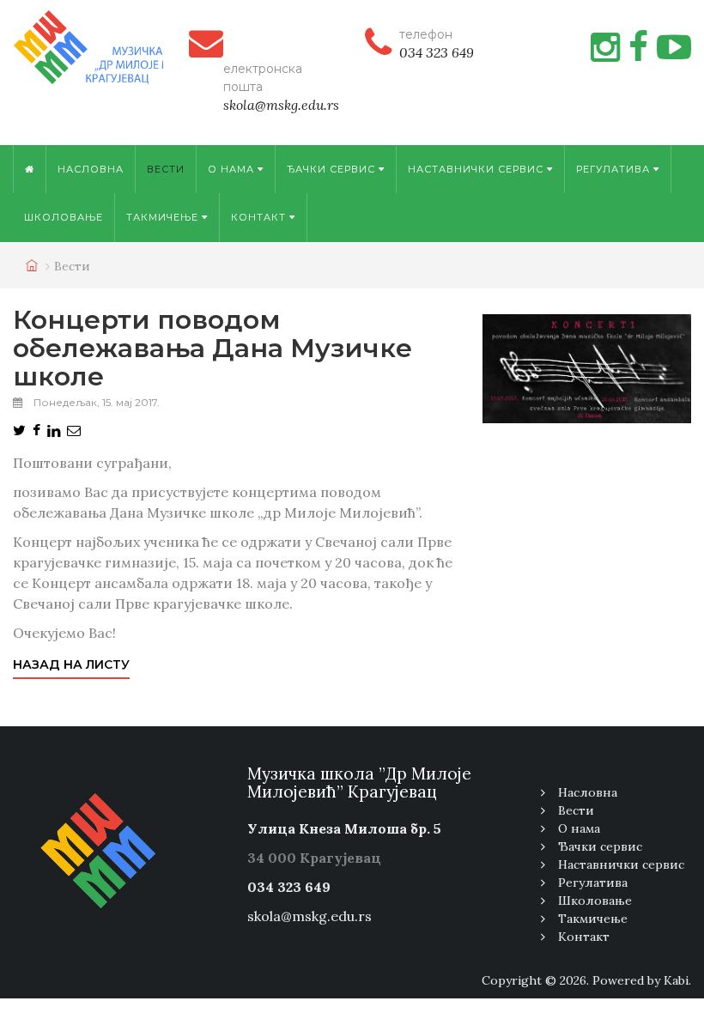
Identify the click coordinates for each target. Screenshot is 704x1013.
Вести (166, 169)
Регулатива (614, 169)
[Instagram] (605, 47)
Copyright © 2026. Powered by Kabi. (586, 980)
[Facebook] (638, 47)
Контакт (260, 217)
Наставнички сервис (477, 169)
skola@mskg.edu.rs (309, 916)
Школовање (63, 217)
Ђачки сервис (333, 169)
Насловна (91, 169)
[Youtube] (674, 47)
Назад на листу (71, 664)
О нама (233, 169)
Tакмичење (164, 217)
